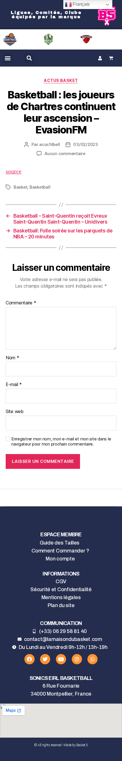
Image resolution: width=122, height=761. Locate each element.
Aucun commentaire (65, 153)
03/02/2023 (85, 144)
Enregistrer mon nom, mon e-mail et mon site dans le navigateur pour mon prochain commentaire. (61, 441)
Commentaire (21, 303)
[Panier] (111, 58)
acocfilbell (49, 144)
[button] (7, 58)
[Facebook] (29, 659)
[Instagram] (77, 659)
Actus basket (61, 80)
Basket (20, 187)
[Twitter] (45, 659)
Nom (12, 357)
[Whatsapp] (92, 659)
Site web (15, 411)
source (14, 172)
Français (81, 4)
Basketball (40, 187)
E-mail (14, 384)
